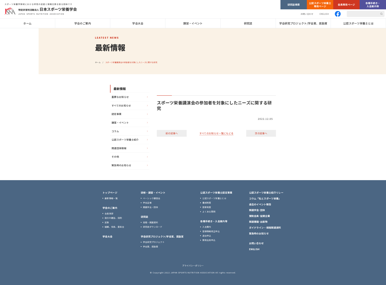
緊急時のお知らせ (121, 165)
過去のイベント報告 (260, 204)
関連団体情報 (119, 148)
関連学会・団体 (150, 207)
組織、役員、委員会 (114, 226)
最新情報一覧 (111, 198)
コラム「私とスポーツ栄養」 (265, 198)
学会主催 (147, 202)
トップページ (110, 192)
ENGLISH (324, 13)
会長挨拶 (109, 213)
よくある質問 (208, 211)
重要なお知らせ (120, 97)
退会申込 (206, 235)
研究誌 (248, 23)
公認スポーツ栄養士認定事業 (216, 192)
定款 (107, 222)
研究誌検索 (294, 4)
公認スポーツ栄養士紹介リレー (266, 192)
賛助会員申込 (208, 240)
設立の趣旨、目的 (113, 217)
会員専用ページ (346, 4)
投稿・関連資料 (150, 222)
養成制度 (206, 202)
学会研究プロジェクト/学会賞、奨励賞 (303, 23)
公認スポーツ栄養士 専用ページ (320, 4)
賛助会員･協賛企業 (259, 216)
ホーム (27, 23)
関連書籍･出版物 (258, 221)
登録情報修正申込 (211, 231)
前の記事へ (172, 133)
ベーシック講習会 (151, 198)
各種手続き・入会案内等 (372, 4)
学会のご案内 (82, 23)
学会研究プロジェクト (154, 242)
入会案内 (206, 226)
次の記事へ (261, 133)
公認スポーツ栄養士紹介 (125, 139)
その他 (115, 156)
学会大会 (137, 23)
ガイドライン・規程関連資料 (265, 227)
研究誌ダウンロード (152, 226)
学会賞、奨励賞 (150, 246)
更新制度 (206, 207)
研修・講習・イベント (153, 192)
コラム (115, 131)
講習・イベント (192, 23)
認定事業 (116, 114)
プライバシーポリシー (193, 265)
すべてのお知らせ (121, 105)
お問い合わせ (307, 13)
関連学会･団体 (257, 210)
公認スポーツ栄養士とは (358, 23)
